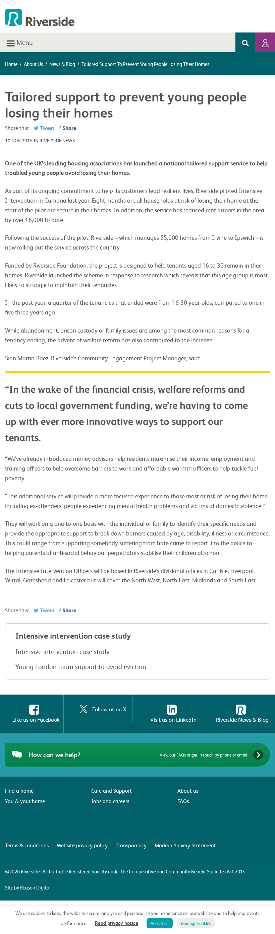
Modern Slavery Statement (185, 845)
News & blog (62, 64)
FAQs (183, 801)
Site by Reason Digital (27, 887)
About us (33, 64)
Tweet (46, 128)
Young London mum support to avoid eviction (80, 666)
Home (11, 64)
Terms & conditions (27, 845)
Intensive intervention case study (62, 651)
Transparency (131, 845)
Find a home (19, 790)
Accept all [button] (160, 923)
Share (68, 128)
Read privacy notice (116, 923)
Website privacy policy (82, 845)
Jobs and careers (110, 801)
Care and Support (111, 790)
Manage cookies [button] (196, 923)
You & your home (25, 801)
